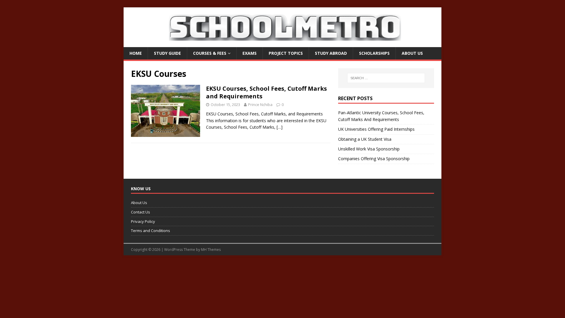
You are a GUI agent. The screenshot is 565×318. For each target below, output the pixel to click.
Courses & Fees (209, 53)
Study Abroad (331, 53)
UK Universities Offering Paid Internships (376, 129)
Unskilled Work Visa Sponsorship (369, 149)
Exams (249, 53)
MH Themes (211, 249)
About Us (412, 53)
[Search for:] (386, 78)
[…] (279, 127)
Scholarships (374, 53)
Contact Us (140, 212)
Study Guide (167, 53)
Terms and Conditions (150, 230)
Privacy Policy (143, 221)
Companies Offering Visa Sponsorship (374, 158)
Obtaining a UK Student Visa (364, 139)
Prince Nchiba (260, 104)
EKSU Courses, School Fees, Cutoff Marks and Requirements (266, 92)
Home (135, 53)
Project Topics (286, 53)
